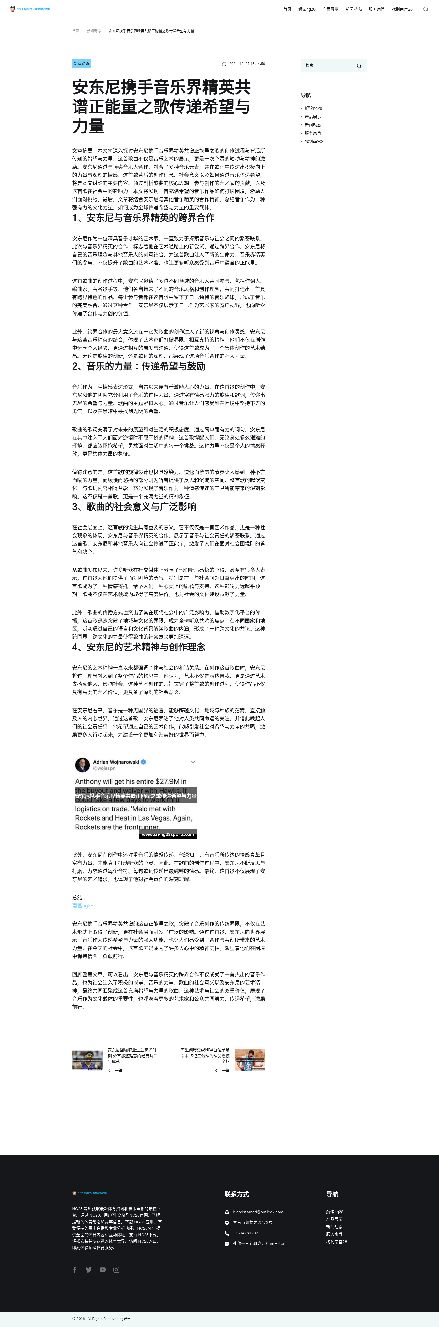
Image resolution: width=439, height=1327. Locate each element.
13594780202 (245, 1233)
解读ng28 (307, 9)
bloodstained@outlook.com (258, 1212)
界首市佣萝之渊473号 (252, 1223)
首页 (287, 9)
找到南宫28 (402, 9)
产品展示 (330, 9)
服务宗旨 (377, 9)
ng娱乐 (125, 1319)
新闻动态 (354, 9)
